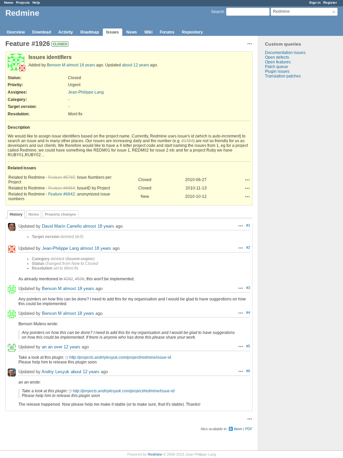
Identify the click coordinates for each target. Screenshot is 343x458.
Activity (65, 32)
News (131, 32)
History (16, 214)
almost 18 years (80, 65)
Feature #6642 (61, 194)
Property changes (60, 214)
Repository (192, 32)
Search (217, 11)
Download (41, 32)
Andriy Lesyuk (55, 371)
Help (36, 2)
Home (8, 2)
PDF (249, 429)
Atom (238, 429)
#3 (248, 288)
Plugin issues (277, 71)
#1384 (187, 140)
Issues (112, 32)
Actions (247, 179)
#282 (68, 279)
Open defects (277, 57)
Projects (23, 2)
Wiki (148, 32)
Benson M (56, 65)
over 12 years (67, 346)
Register (330, 2)
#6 (248, 371)
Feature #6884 (61, 188)
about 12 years (135, 65)
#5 (248, 346)
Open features (278, 62)
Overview (16, 32)
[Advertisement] (292, 183)
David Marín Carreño (62, 226)
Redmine (155, 454)
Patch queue (276, 66)
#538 (79, 279)
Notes (33, 214)
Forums (167, 32)
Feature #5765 (61, 177)
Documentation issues (285, 52)
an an (47, 346)
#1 (248, 225)
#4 (248, 312)
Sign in (315, 2)
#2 (248, 247)
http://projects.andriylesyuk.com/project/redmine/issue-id (120, 357)
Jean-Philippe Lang (86, 92)
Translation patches (283, 76)
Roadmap (89, 32)
